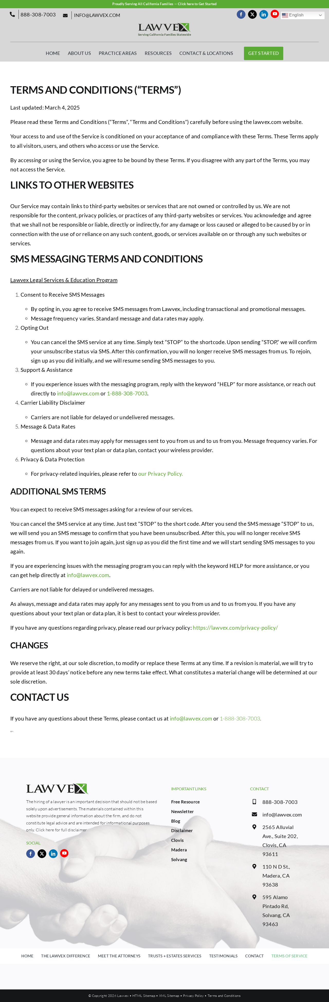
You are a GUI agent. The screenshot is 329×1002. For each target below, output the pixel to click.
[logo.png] (164, 25)
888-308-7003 (280, 802)
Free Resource (185, 801)
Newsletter (182, 811)
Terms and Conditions (224, 996)
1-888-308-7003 (127, 393)
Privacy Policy (193, 996)
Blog (175, 821)
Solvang (179, 859)
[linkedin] (263, 14)
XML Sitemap (169, 996)
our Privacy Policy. (160, 473)
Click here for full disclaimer (61, 829)
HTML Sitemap (143, 996)
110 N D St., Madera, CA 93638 (276, 875)
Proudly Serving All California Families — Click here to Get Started (164, 4)
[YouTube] (275, 14)
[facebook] (241, 14)
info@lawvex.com (78, 393)
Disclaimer (182, 830)
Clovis (177, 840)
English (296, 15)
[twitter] (252, 14)
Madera (179, 849)
